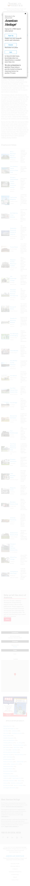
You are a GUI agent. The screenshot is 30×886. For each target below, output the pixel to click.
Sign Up (10, 35)
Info (10, 52)
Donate (10, 45)
